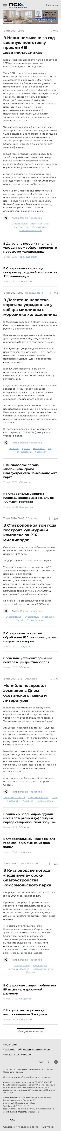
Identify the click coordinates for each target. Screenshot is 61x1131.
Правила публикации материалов (26, 1049)
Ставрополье (20, 223)
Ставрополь (32, 616)
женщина (39, 448)
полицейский (23, 451)
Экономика (26, 507)
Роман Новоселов (31, 218)
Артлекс (48, 1126)
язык (55, 797)
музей (20, 620)
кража (26, 448)
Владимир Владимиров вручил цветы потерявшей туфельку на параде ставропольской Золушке (29, 818)
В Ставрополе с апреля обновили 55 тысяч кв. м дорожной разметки (29, 989)
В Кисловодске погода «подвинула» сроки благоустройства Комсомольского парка (30, 471)
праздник (13, 800)
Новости (52, 5)
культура (27, 800)
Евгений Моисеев (18, 968)
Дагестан (13, 448)
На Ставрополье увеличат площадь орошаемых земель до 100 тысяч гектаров (28, 498)
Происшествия (28, 257)
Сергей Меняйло (38, 797)
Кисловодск (40, 965)
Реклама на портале (17, 1054)
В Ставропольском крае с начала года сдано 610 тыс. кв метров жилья (29, 843)
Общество (25, 281)
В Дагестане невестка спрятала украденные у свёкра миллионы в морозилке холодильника (30, 247)
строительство (36, 620)
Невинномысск (40, 223)
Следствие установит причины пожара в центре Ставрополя (27, 660)
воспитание (39, 227)
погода (30, 972)
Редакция (10, 1044)
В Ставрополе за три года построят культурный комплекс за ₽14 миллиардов (30, 272)
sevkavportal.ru (17, 1111)
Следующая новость (30, 1031)
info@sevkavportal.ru (23, 1103)
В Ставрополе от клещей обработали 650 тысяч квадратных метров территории (30, 637)
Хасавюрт (41, 451)
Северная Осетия (14, 797)
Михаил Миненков (30, 230)
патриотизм (21, 227)
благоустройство (43, 968)
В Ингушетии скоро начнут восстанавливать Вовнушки (25, 1012)
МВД (50, 448)
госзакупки (48, 616)
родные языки (45, 800)
